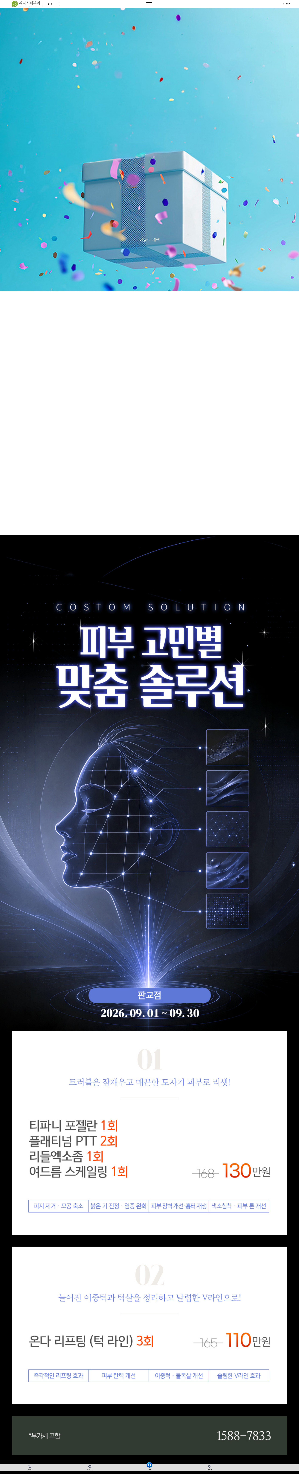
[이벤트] (149, 1465)
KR (287, 3)
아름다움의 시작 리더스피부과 (26, 4)
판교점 (50, 4)
